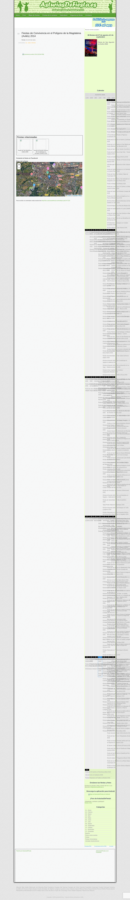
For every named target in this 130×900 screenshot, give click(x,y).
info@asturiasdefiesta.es (97, 787)
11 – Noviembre (89, 829)
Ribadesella (28, 890)
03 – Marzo (88, 814)
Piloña (104, 889)
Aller (23, 887)
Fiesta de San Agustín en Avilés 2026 (25, 151)
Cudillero (19, 889)
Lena (67, 889)
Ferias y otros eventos (91, 835)
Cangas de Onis (73, 887)
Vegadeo (79, 890)
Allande (18, 887)
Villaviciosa (85, 890)
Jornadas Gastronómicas (92, 841)
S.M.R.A (34, 890)
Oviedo (94, 889)
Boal (45, 887)
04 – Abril (87, 816)
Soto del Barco (50, 890)
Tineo (69, 890)
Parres (99, 889)
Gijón (30, 889)
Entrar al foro (88, 803)
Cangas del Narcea (61, 887)
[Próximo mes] (113, 95)
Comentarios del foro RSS (100, 846)
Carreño (82, 887)
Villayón (91, 890)
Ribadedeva (20, 890)
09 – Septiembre (89, 825)
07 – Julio (88, 822)
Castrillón (88, 887)
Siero (43, 890)
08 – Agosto (88, 823)
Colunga (106, 887)
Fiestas (87, 837)
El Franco (25, 889)
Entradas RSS (88, 846)
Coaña (101, 887)
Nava (86, 889)
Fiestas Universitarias (91, 839)
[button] (49, 177)
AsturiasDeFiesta (59, 897)
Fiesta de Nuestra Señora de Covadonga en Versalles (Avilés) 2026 (41, 152)
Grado (39, 889)
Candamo (51, 887)
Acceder (111, 846)
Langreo (57, 889)
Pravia (108, 889)
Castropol (95, 887)
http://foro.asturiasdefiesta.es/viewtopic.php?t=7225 (56, 200)
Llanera (72, 889)
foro (108, 785)
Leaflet (69, 195)
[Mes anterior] (87, 95)
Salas (39, 890)
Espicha (87, 833)
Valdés (74, 890)
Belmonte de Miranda (36, 887)
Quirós (112, 889)
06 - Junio (28, 42)
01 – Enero (88, 810)
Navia (90, 889)
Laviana (63, 889)
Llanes (77, 889)
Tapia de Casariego (61, 890)
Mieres (82, 889)
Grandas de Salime (48, 889)
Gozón (35, 889)
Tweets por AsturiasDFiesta (23, 851)
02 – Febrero (88, 812)
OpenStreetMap (77, 195)
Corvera (112, 887)
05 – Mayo (88, 818)
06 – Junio (88, 820)
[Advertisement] (53, 22)
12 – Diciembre (89, 831)
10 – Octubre (88, 827)
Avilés (27, 887)
